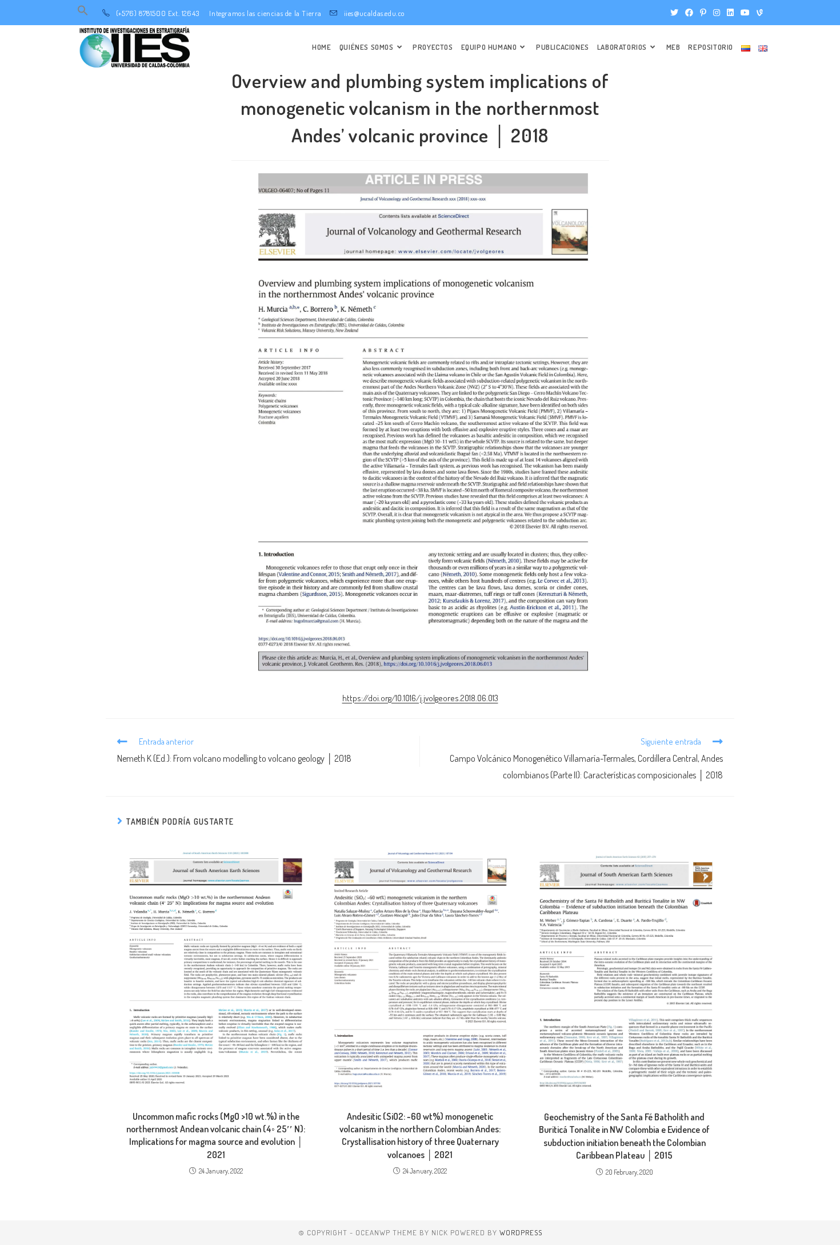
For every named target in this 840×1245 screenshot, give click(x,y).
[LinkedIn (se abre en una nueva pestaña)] (730, 12)
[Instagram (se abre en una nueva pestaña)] (716, 12)
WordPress (520, 1232)
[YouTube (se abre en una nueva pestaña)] (745, 12)
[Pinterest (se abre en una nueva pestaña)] (703, 12)
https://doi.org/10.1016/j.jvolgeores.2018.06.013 (420, 698)
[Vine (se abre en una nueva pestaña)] (758, 12)
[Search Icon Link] (83, 13)
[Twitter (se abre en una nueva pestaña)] (674, 12)
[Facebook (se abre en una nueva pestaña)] (689, 12)
